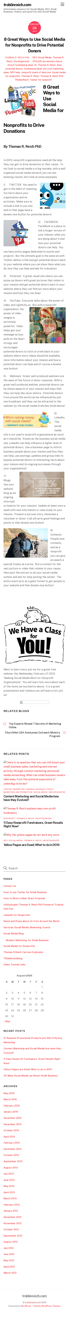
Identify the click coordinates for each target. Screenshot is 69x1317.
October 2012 (11, 1229)
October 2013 (11, 1155)
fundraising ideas (33, 68)
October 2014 (11, 1130)
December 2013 (13, 1149)
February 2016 (12, 1105)
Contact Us (10, 886)
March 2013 (10, 1198)
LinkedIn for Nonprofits (17, 915)
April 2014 (9, 1136)
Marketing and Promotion (18, 792)
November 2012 (13, 1223)
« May (7, 1021)
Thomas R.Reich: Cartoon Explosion (23, 952)
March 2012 (10, 1272)
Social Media (45, 57)
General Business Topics (40, 789)
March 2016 (10, 1099)
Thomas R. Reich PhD (17, 57)
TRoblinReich (21, 79)
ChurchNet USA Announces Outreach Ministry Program (32, 734)
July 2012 (9, 1248)
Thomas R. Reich (30, 76)
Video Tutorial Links (15, 964)
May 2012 (9, 1260)
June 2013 (9, 1180)
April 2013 (9, 1192)
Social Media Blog (14, 933)
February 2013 (12, 1204)
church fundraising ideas (20, 65)
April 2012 (9, 1266)
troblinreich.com (33, 1302)
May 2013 (9, 1186)
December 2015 (13, 1118)
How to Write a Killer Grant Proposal (24, 898)
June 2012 (9, 1254)
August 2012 (11, 1241)
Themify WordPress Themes (46, 1306)
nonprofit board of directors (36, 72)
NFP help (15, 72)
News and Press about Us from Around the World (31, 921)
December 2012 (12, 1217)
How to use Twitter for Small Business (25, 892)
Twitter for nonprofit (41, 79)
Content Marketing (14, 789)
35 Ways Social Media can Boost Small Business (31, 1075)
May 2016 (9, 1093)
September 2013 (13, 1161)
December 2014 (13, 1124)
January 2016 (11, 1111)
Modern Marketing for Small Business (27, 940)
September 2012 (13, 1235)
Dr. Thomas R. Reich (45, 65)
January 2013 (11, 1210)
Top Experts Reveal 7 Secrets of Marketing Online (35, 725)
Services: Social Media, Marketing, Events (27, 927)
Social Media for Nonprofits (19, 946)
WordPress (26, 1306)
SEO (34, 57)
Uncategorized (21, 61)
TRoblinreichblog (13, 958)
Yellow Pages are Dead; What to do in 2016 (32, 845)
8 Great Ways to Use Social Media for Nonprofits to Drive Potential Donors (34, 45)
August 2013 (11, 1167)
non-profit (9, 818)
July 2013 (9, 1173)
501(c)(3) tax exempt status (47, 61)
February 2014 (12, 1142)
